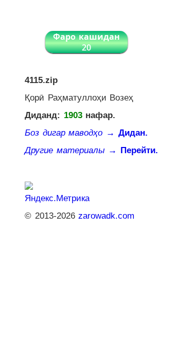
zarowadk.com (106, 216)
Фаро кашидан (86, 42)
